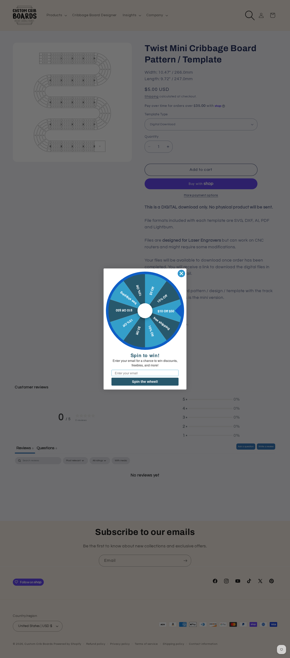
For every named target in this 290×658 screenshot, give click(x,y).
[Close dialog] (181, 273)
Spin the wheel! (145, 382)
